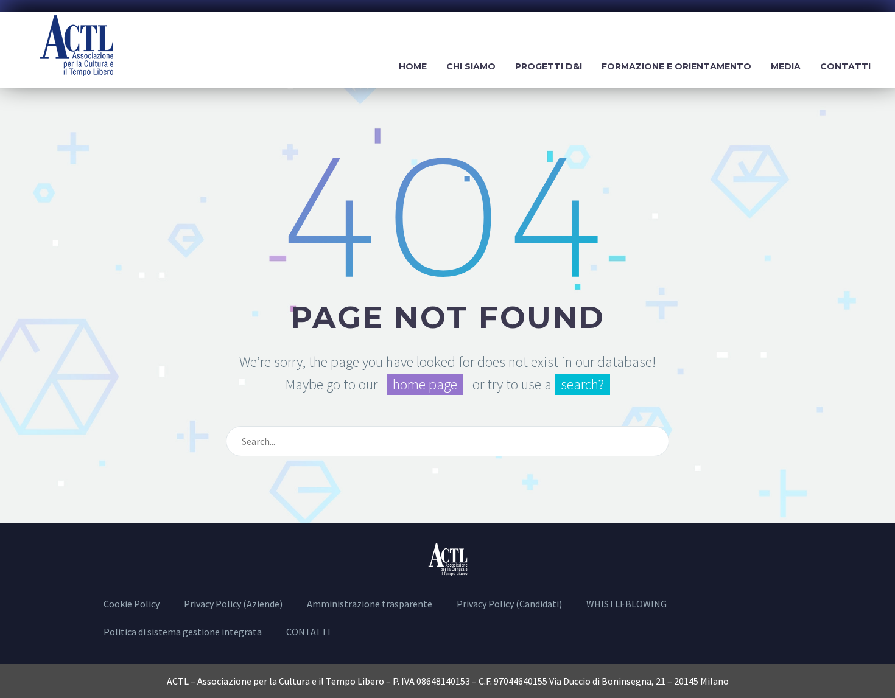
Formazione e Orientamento (676, 66)
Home (413, 66)
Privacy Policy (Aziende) (233, 604)
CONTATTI (308, 632)
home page (425, 384)
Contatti (845, 66)
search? (582, 384)
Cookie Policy (132, 604)
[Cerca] (654, 441)
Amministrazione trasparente (369, 604)
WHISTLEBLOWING (626, 604)
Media (786, 66)
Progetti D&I (548, 66)
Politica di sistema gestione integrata (183, 632)
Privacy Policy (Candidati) (509, 604)
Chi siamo (471, 66)
